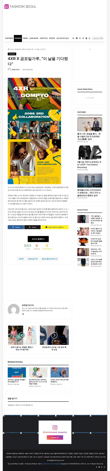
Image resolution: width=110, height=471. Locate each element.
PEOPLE (52, 38)
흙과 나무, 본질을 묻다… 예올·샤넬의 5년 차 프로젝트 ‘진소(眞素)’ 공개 (89, 136)
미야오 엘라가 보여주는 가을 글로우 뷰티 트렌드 (96, 231)
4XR (22, 259)
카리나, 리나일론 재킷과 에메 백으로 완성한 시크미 (96, 261)
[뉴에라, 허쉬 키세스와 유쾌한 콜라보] (60, 372)
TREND (25, 38)
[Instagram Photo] (11, 423)
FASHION (18, 38)
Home (11, 49)
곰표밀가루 (33, 259)
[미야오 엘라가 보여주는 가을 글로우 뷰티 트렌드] (83, 232)
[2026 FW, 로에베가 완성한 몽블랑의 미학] (83, 242)
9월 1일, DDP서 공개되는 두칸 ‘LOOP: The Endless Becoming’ (89, 164)
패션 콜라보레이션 (50, 259)
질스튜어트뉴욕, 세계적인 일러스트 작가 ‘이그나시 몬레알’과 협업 (38, 382)
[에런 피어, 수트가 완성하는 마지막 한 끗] (83, 252)
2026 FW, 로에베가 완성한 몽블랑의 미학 (96, 241)
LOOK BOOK (33, 38)
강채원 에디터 (16, 69)
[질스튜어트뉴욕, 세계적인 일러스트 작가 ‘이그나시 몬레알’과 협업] (38, 372)
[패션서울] (20, 6)
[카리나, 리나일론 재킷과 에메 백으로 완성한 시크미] (83, 262)
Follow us (55, 437)
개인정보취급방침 (54, 464)
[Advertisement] (74, 17)
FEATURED (9, 38)
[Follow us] (55, 429)
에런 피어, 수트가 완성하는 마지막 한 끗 (96, 251)
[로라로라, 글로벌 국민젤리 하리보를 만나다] (17, 372)
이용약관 (44, 464)
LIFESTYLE (44, 38)
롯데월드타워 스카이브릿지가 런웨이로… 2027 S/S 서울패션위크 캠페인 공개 (89, 192)
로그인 (24, 405)
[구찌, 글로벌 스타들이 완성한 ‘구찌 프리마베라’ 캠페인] (83, 219)
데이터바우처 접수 (63, 38)
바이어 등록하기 (38, 239)
